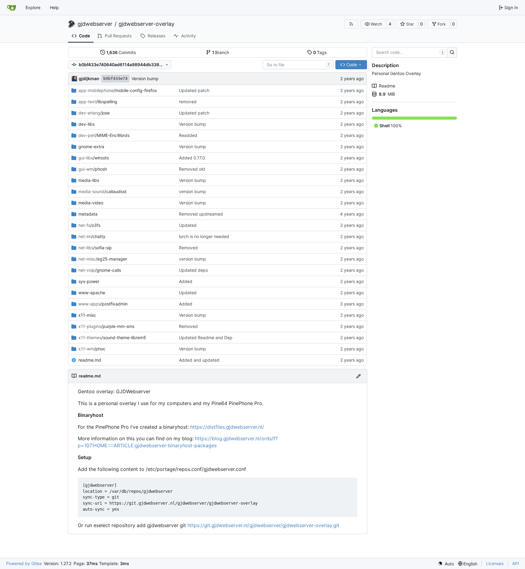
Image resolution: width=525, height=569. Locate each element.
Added (185, 281)
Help (54, 7)
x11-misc (87, 315)
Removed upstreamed (201, 213)
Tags (320, 52)
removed (188, 101)
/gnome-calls (99, 270)
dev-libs (86, 124)
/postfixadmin (103, 303)
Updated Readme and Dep (205, 337)
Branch (220, 52)
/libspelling (97, 101)
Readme (387, 85)
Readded (188, 135)
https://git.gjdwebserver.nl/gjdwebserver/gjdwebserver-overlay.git (263, 525)
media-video (90, 202)
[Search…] (452, 52)
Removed (188, 247)
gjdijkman (89, 78)
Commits (121, 52)
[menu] (446, 563)
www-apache (91, 292)
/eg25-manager (102, 258)
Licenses (494, 563)
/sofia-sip (95, 247)
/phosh (92, 169)
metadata (88, 213)
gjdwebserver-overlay (146, 24)
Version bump (145, 78)
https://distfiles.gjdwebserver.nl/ (227, 427)
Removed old (192, 169)
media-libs (88, 180)
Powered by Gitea (24, 563)
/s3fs (89, 225)
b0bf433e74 (115, 78)
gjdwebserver (94, 24)
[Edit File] (358, 376)
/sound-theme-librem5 (112, 337)
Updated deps (193, 270)
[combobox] (297, 64)
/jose (94, 112)
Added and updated (199, 360)
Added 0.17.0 (192, 157)
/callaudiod (102, 191)
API (515, 563)
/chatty (91, 236)
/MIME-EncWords (103, 135)
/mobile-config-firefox (117, 90)
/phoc (91, 348)
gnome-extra (91, 146)
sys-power (88, 281)
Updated (188, 225)
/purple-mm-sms (106, 326)
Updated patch (194, 90)
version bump (192, 191)
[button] (373, 24)
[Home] (11, 7)
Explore (33, 7)
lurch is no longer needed (204, 236)
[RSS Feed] (351, 24)
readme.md (89, 360)
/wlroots (93, 157)
